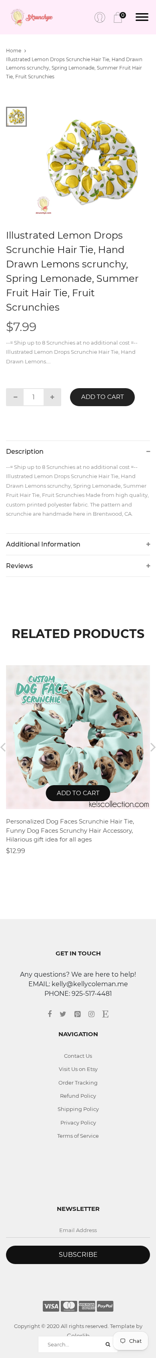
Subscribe (78, 1254)
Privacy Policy (78, 1122)
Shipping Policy (78, 1109)
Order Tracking (78, 1082)
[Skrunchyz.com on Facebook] (54, 1014)
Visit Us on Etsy (78, 1069)
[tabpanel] (92, 161)
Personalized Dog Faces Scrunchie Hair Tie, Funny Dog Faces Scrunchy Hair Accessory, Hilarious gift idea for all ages (70, 830)
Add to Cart (102, 397)
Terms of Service (78, 1136)
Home (13, 51)
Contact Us (78, 1056)
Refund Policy (78, 1096)
